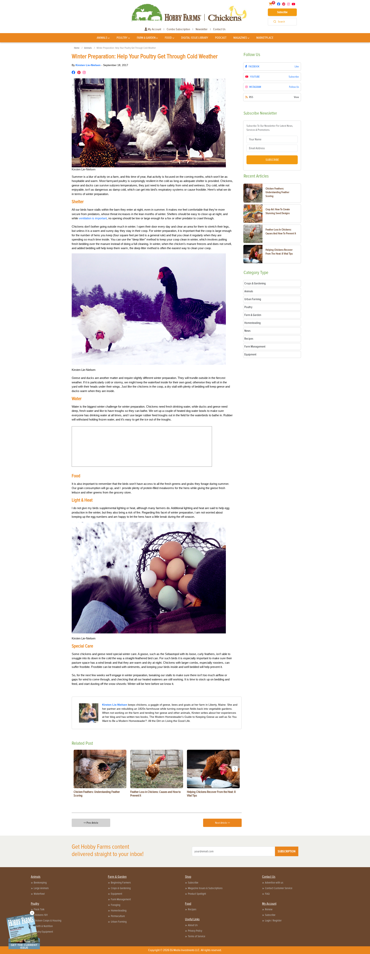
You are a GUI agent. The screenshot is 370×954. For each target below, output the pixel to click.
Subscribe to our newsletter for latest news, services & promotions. (269, 127)
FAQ (267, 893)
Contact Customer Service (278, 888)
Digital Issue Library (194, 38)
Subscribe (282, 12)
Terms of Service (196, 936)
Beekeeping (40, 882)
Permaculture (118, 916)
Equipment (116, 893)
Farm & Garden (146, 38)
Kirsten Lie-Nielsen (88, 65)
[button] (235, 769)
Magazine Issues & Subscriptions (205, 888)
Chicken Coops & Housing (47, 920)
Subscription (286, 851)
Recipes (192, 909)
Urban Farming (119, 921)
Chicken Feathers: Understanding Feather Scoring (277, 192)
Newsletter (202, 29)
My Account (154, 29)
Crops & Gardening (121, 888)
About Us (193, 925)
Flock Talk (39, 909)
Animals (102, 38)
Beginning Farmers (121, 882)
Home (76, 47)
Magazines (240, 38)
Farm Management (121, 899)
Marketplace (264, 38)
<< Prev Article (91, 822)
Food (168, 38)
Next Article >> (222, 822)
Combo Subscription (178, 29)
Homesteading (118, 910)
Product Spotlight (197, 893)
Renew (268, 909)
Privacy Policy (195, 930)
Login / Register (273, 920)
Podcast (220, 38)
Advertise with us (274, 882)
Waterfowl (39, 893)
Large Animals (41, 888)
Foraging (115, 905)
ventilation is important (93, 218)
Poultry (122, 38)
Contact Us (219, 29)
